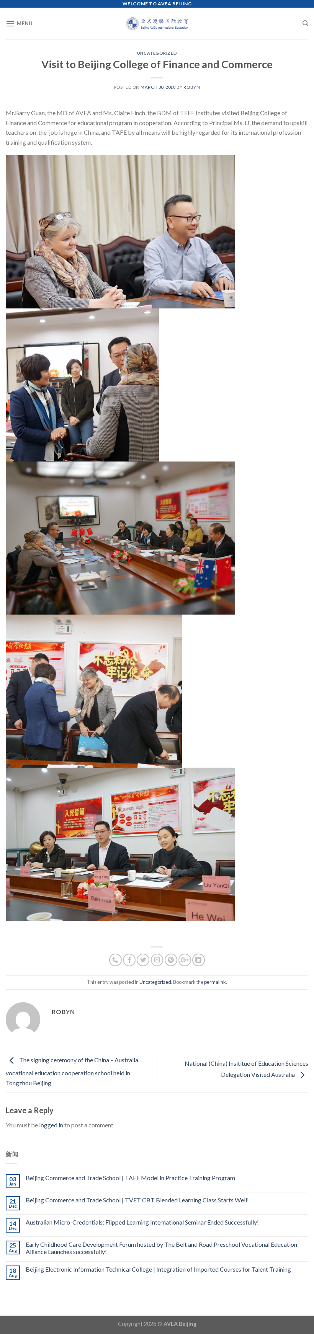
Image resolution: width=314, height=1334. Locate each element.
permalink (215, 982)
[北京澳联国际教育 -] (157, 23)
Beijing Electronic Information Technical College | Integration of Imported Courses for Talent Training (158, 1269)
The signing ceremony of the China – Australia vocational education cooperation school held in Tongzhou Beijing (72, 1071)
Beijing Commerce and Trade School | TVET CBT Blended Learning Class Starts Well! (137, 1200)
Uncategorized (157, 53)
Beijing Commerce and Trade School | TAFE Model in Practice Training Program (130, 1177)
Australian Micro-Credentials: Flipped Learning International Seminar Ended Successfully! (142, 1222)
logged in (51, 1125)
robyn (191, 87)
